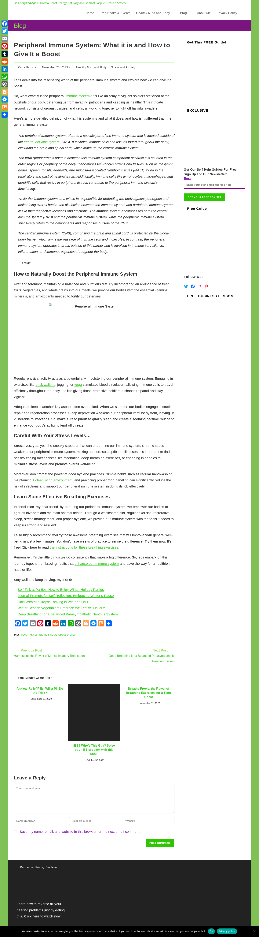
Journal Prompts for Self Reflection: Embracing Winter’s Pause (66, 596)
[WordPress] (4, 84)
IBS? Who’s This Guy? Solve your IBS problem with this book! (94, 750)
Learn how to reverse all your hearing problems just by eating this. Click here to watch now (41, 910)
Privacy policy (227, 931)
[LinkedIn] (4, 69)
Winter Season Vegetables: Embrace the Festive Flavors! (61, 608)
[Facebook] (4, 23)
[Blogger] (4, 92)
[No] (254, 931)
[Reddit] (4, 61)
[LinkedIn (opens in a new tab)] (243, 3)
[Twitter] (4, 31)
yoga (78, 384)
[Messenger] (4, 99)
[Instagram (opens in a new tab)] (240, 3)
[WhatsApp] (4, 76)
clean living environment (53, 480)
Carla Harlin (26, 67)
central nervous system (41, 142)
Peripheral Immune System (59, 635)
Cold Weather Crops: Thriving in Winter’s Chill (53, 602)
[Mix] (4, 107)
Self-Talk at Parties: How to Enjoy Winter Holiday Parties (61, 590)
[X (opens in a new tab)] (226, 3)
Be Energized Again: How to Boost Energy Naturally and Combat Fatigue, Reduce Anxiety (70, 3)
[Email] (4, 39)
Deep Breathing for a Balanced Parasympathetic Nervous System (68, 614)
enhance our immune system (97, 564)
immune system (78, 96)
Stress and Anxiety (123, 67)
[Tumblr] (4, 54)
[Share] (4, 114)
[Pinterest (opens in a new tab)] (235, 3)
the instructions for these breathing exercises (84, 547)
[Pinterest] (4, 46)
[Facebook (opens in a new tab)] (231, 3)
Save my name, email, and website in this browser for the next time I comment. (80, 832)
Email (188, 178)
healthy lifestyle (32, 635)
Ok (211, 931)
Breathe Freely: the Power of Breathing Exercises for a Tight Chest (148, 693)
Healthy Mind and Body (91, 67)
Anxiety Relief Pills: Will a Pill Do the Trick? (39, 690)
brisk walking (45, 384)
